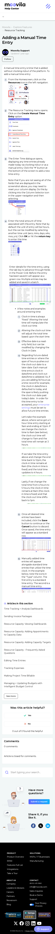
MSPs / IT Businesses (40, 857)
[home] (14, 6)
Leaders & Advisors (15, 888)
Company (11, 884)
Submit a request (39, 801)
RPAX (9, 861)
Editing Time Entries (14, 660)
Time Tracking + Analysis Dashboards (23, 608)
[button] (48, 6)
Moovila (6, 27)
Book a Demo (36, 895)
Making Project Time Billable (19, 675)
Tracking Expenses (14, 668)
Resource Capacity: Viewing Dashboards (25, 624)
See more (11, 696)
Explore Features (22, 27)
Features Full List (15, 865)
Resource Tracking (15, 30)
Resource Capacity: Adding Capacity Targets (27, 642)
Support (33, 899)
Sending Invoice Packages (18, 616)
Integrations (12, 869)
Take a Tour (12, 873)
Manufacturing (37, 861)
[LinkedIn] (48, 825)
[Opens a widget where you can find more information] (43, 929)
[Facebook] (33, 825)
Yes (29, 715)
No (29, 724)
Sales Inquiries (36, 891)
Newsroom (12, 900)
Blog (9, 904)
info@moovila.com (38, 887)
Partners (11, 896)
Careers (10, 892)
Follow (7, 59)
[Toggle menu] (3, 17)
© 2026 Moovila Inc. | (22, 931)
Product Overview (15, 857)
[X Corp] (40, 825)
